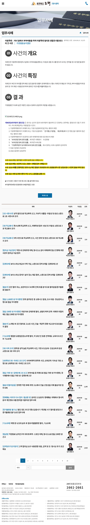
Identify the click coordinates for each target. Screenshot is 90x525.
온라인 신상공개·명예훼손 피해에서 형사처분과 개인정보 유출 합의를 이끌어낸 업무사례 (33, 398)
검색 (70, 467)
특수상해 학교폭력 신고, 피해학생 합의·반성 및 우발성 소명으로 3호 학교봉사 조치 (32, 227)
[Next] (72, 460)
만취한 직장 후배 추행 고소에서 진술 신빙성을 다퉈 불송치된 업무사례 (33, 386)
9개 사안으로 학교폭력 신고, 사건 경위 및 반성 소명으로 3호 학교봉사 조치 (33, 239)
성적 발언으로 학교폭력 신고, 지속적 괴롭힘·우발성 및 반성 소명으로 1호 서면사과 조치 (33, 214)
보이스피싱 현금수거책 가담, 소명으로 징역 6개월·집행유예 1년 (30, 263)
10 (67, 461)
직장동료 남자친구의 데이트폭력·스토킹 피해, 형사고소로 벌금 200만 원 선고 (33, 435)
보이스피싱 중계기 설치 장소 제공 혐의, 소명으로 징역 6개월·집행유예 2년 (33, 276)
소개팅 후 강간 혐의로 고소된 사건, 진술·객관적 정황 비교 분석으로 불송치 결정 (33, 325)
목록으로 (45, 195)
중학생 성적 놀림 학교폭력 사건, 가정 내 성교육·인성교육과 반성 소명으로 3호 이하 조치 (32, 349)
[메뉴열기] (3, 3)
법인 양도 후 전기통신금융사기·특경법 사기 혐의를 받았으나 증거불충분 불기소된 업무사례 (32, 411)
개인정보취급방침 (19, 484)
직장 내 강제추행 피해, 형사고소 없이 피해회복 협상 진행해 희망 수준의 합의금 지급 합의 (33, 251)
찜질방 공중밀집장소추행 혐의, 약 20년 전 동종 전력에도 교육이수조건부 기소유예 (33, 337)
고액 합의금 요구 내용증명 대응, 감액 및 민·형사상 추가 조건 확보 (33, 447)
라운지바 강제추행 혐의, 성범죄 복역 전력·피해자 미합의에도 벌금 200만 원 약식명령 (33, 313)
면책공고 (4, 484)
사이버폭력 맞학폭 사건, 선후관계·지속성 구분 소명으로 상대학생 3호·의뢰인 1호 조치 (33, 362)
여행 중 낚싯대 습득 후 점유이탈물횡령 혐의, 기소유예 (26, 423)
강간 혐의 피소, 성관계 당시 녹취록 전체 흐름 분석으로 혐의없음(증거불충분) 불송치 (33, 288)
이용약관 (10, 484)
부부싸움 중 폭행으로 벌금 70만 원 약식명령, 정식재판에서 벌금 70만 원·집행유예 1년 (33, 374)
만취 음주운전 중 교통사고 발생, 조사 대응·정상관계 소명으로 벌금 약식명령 (33, 300)
